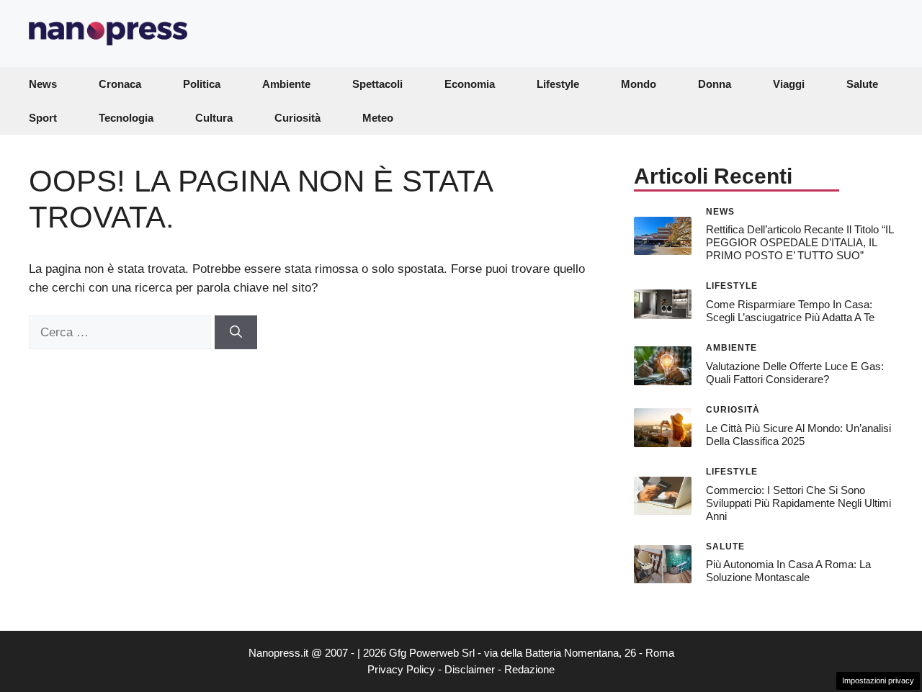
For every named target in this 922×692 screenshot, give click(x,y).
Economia (469, 84)
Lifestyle (558, 84)
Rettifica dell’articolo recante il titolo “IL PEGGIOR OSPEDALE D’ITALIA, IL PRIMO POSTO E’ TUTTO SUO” (799, 242)
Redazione (529, 669)
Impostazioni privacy (878, 680)
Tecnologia (126, 118)
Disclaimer (469, 669)
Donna (714, 84)
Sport (43, 118)
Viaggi (789, 84)
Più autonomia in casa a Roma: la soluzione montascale (788, 570)
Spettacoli (377, 84)
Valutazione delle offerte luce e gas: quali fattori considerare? (795, 372)
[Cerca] (236, 332)
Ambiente (286, 84)
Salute (862, 84)
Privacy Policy (401, 669)
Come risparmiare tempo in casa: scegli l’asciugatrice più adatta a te (790, 310)
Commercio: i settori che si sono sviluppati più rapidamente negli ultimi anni (798, 503)
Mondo (638, 84)
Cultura (214, 118)
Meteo (377, 118)
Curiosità (297, 118)
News (43, 84)
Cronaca (120, 84)
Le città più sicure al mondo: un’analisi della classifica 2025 (798, 434)
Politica (201, 84)
